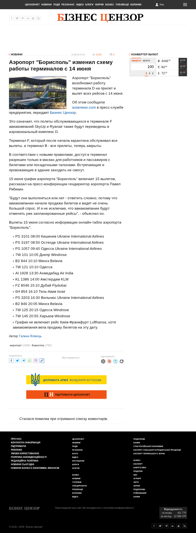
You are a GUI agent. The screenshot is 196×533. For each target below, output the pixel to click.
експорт (138, 464)
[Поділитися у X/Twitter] (17, 360)
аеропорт (20, 345)
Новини (46, 4)
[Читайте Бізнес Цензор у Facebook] (154, 526)
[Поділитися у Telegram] (23, 360)
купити (146, 60)
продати (136, 60)
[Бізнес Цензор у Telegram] (22, 18)
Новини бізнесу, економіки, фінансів (35, 468)
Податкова (139, 439)
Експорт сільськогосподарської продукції (157, 450)
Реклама (16, 450)
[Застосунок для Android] (27, 18)
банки (136, 443)
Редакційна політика (24, 460)
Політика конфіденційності (29, 457)
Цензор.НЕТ (32, 4)
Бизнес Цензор (63, 113)
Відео (80, 4)
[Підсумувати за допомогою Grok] (121, 360)
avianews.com (84, 107)
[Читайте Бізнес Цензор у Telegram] (166, 526)
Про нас (16, 439)
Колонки (135, 4)
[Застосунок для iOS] (33, 18)
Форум (99, 4)
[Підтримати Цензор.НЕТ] (66, 395)
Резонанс (68, 4)
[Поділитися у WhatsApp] (29, 360)
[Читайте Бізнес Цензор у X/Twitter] (160, 526)
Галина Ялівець (30, 336)
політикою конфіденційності (118, 508)
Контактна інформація (25, 442)
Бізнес (109, 4)
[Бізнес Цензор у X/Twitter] (17, 18)
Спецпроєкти (79, 486)
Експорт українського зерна (149, 454)
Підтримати (18, 446)
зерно (136, 486)
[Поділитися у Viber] (35, 360)
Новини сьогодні (22, 464)
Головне (77, 482)
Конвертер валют (144, 54)
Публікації (122, 4)
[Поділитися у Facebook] (11, 360)
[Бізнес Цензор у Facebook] (11, 18)
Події (56, 4)
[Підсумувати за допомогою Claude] (109, 360)
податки (137, 471)
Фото (75, 454)
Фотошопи (78, 461)
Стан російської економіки (148, 446)
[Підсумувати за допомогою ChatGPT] (103, 360)
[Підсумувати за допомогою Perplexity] (115, 360)
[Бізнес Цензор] (100, 18)
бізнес (136, 460)
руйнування (139, 493)
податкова (139, 489)
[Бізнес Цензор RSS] (38, 18)
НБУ (135, 475)
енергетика (139, 468)
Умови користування (25, 453)
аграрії (137, 478)
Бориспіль (42, 345)
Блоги (89, 4)
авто (136, 482)
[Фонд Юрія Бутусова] (66, 379)
